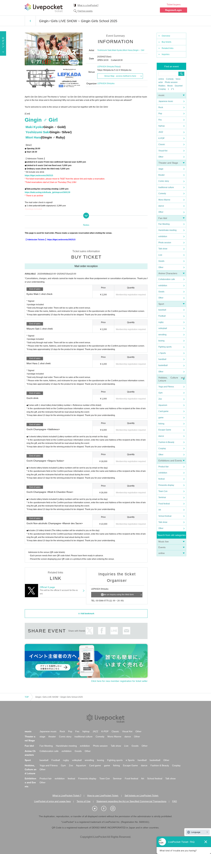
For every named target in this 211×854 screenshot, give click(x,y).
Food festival (164, 504)
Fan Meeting (164, 224)
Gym (160, 393)
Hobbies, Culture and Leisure (30, 769)
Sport (161, 304)
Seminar (162, 497)
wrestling (162, 334)
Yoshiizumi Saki (104, 50)
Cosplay (162, 89)
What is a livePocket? (87, 5)
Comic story (163, 181)
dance (161, 206)
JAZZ (160, 132)
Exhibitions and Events (170, 460)
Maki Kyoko (117, 50)
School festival (164, 516)
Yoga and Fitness (166, 387)
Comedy (170, 79)
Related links (167, 48)
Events (162, 547)
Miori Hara (127, 50)
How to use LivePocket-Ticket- (103, 795)
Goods (161, 261)
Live (160, 255)
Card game (163, 411)
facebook (102, 630)
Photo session (171, 82)
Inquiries (165, 54)
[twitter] (96, 808)
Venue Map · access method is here (120, 76)
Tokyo (117, 66)
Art (159, 510)
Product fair (163, 467)
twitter (89, 630)
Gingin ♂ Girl (138, 50)
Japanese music (165, 101)
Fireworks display (166, 485)
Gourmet (178, 86)
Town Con (162, 491)
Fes (160, 120)
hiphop (161, 126)
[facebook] (105, 808)
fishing (161, 424)
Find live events (85, 11)
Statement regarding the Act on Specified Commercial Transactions (131, 801)
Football (162, 316)
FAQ (174, 801)
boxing (161, 341)
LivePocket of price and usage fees (52, 801)
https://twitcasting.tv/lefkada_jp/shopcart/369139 (47, 192)
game (161, 417)
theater (161, 175)
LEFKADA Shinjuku (106, 66)
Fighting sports (165, 347)
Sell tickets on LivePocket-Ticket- (142, 795)
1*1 (172, 89)
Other (160, 157)
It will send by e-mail (126, 630)
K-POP (161, 138)
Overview (166, 36)
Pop (160, 113)
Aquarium (162, 405)
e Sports (162, 353)
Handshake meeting (167, 230)
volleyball (162, 328)
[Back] (30, 21)
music (161, 95)
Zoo (160, 399)
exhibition (162, 236)
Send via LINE (114, 630)
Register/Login (173, 10)
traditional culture (166, 187)
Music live (163, 541)
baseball (162, 310)
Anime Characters (167, 273)
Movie (170, 86)
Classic (161, 144)
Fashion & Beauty (166, 442)
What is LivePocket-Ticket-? (66, 795)
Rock (160, 107)
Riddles (161, 86)
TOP (27, 697)
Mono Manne (164, 200)
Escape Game (164, 430)
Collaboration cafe (166, 279)
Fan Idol (162, 218)
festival (161, 479)
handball (162, 359)
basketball (163, 365)
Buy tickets (166, 42)
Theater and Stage (168, 162)
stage (160, 169)
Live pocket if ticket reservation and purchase (44, 7)
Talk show (162, 249)
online (161, 79)
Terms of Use (83, 801)
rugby (161, 322)
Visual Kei (162, 151)
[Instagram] (114, 808)
